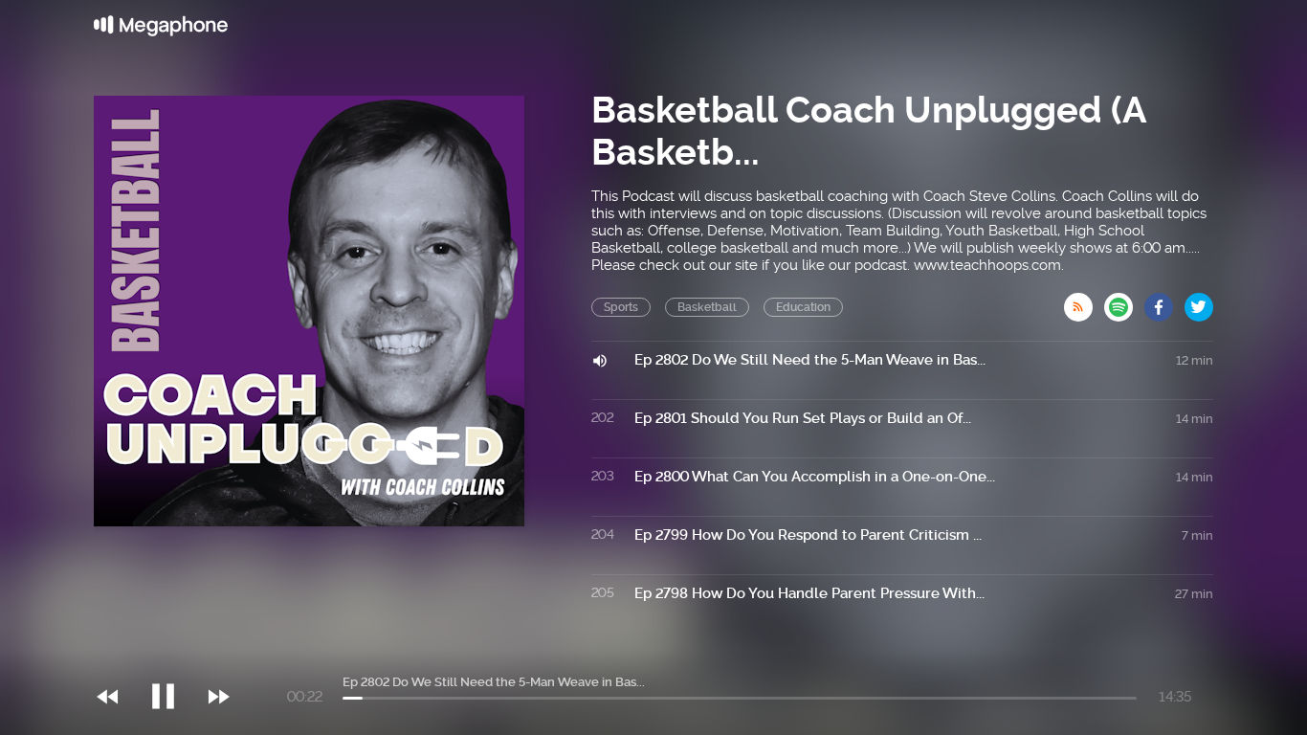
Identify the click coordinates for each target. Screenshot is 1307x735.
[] (173, 657)
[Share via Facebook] (1164, 301)
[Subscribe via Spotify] (1124, 301)
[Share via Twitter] (1199, 301)
